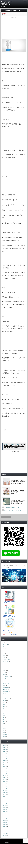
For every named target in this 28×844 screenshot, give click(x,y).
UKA (3, 653)
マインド (4, 668)
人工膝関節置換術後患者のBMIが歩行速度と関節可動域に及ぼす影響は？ (18, 482)
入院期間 (4, 680)
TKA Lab (4, 650)
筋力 (4, 713)
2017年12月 (5, 813)
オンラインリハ (6, 659)
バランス (4, 663)
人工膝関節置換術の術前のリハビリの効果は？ (13, 510)
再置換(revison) (6, 683)
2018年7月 (5, 805)
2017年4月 (5, 826)
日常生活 (4, 700)
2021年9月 (5, 749)
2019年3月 (5, 792)
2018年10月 (5, 798)
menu (25, 1)
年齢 (4, 693)
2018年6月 (5, 807)
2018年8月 (5, 803)
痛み (4, 708)
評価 (4, 728)
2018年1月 (5, 811)
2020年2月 (5, 768)
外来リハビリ (5, 689)
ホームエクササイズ (6, 665)
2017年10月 (5, 818)
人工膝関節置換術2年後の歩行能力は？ (11, 507)
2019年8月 (5, 781)
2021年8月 (5, 751)
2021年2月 (5, 760)
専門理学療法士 (6, 691)
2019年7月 (5, 783)
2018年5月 (5, 809)
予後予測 (4, 672)
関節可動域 (5, 734)
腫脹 (4, 719)
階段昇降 (4, 736)
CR (3, 642)
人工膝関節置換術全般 (7, 676)
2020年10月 (5, 764)
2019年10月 (5, 777)
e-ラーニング (5, 644)
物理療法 (4, 706)
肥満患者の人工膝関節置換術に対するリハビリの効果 (17, 492)
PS (3, 646)
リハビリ (4, 670)
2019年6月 (5, 786)
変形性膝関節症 (6, 687)
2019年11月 (5, 775)
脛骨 (4, 717)
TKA (3, 648)
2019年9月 (5, 779)
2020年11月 (5, 762)
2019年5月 (5, 788)
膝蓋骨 (4, 721)
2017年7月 (5, 822)
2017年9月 (5, 820)
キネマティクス (6, 661)
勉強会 (4, 685)
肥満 (4, 14)
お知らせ (4, 655)
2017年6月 (5, 824)
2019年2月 (5, 794)
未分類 (4, 702)
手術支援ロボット (6, 698)
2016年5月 (5, 833)
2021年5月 (5, 753)
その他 (4, 657)
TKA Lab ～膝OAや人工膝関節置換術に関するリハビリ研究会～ (6, 4)
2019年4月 (5, 790)
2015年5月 (5, 835)
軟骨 (4, 730)
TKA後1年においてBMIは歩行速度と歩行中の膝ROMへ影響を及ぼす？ (18, 502)
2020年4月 (5, 766)
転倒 (4, 732)
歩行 (4, 704)
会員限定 (4, 678)
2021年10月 (5, 747)
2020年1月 (5, 771)
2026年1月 (5, 745)
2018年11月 (5, 796)
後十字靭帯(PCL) (6, 695)
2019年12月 (5, 773)
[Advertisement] (14, 27)
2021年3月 (5, 758)
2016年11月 (5, 828)
